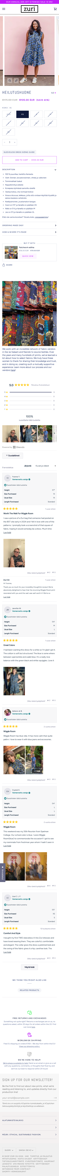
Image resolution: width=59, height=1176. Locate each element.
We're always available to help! (15, 1063)
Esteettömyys (27, 1166)
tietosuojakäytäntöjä (11, 1106)
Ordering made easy (12, 225)
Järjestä (28, 466)
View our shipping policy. (29, 1046)
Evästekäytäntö (34, 1161)
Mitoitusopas (9, 1159)
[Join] (53, 1098)
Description (8, 170)
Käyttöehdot (43, 1164)
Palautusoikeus (10, 1166)
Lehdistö (7, 1164)
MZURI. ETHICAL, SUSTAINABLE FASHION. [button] (21, 1135)
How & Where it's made (14, 232)
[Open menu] (6, 9)
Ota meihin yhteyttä (24, 1164)
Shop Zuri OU (11, 1156)
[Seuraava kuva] (54, 433)
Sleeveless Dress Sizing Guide (19, 152)
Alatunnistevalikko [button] (12, 1120)
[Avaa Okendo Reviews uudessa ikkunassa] (13, 447)
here (13, 370)
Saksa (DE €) (25, 1150)
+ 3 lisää (37, 771)
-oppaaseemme (41, 217)
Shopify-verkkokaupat (14, 1172)
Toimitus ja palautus (41, 1156)
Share (9, 265)
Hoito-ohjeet (25, 1159)
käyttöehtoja (28, 1106)
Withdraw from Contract (16, 1169)
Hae (27, 1156)
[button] (29, 392)
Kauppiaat (49, 1161)
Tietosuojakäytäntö (13, 1161)
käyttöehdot (40, 1159)
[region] (29, 433)
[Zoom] (9, 80)
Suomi (8, 1150)
